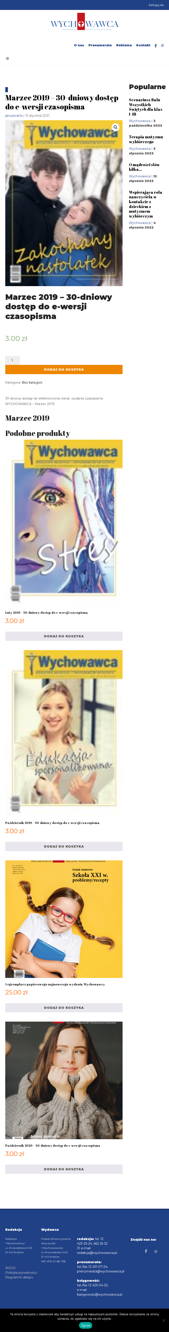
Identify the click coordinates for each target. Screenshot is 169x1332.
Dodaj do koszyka (64, 369)
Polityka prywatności (21, 1273)
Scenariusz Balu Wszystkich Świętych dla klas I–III (145, 107)
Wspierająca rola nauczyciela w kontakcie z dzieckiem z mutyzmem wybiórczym (145, 204)
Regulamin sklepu (19, 1277)
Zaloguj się (156, 5)
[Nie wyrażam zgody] (163, 1320)
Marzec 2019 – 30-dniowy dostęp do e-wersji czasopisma (61, 102)
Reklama (124, 45)
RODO (10, 1268)
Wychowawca (140, 121)
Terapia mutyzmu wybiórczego (146, 139)
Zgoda (85, 1325)
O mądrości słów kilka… (144, 167)
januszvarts (13, 116)
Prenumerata (100, 45)
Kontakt (143, 45)
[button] (115, 127)
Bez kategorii (32, 383)
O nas (79, 45)
